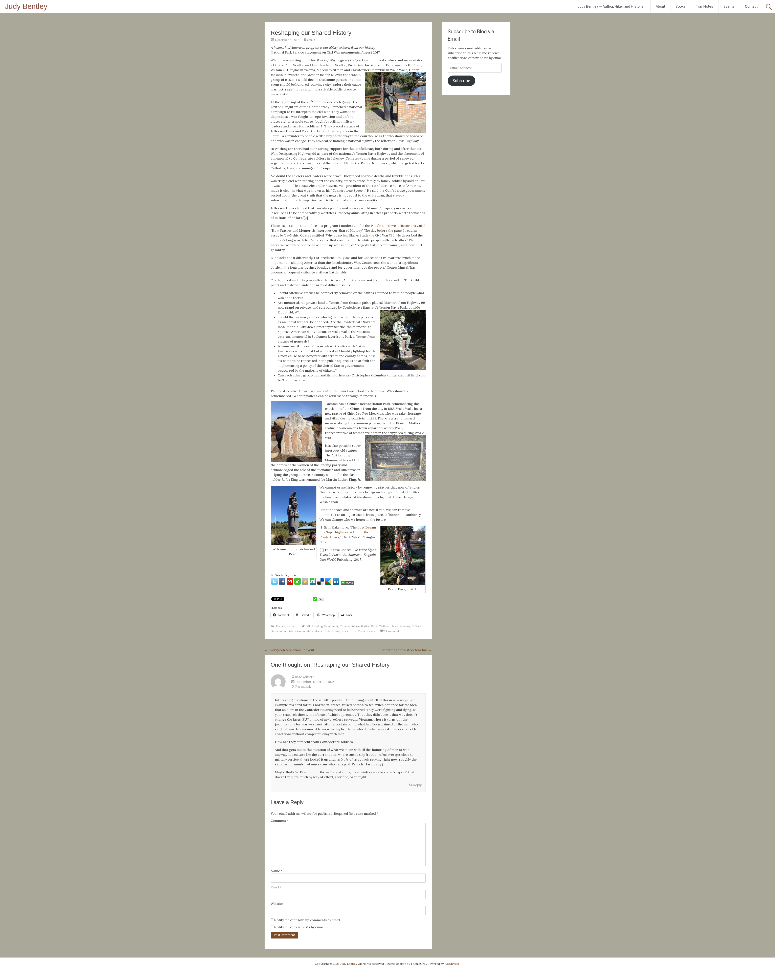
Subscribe (461, 80)
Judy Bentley (26, 6)
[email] (290, 581)
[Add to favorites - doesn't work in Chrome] (305, 581)
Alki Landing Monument (322, 626)
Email (276, 887)
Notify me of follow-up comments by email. (307, 920)
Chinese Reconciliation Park (358, 626)
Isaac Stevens (401, 626)
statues (317, 631)
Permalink (303, 686)
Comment (280, 821)
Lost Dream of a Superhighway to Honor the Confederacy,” (347, 532)
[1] (322, 126)
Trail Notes (704, 6)
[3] (393, 235)
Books (681, 6)
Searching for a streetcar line (407, 650)
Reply (417, 785)
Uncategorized (286, 626)
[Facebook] (282, 581)
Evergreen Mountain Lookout (289, 650)
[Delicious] (320, 581)
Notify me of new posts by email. (299, 927)
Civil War (385, 626)
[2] (306, 218)
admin (311, 40)
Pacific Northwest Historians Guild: (398, 226)
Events (729, 6)
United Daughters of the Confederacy (349, 631)
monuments (303, 631)
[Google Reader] (328, 581)
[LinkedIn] (336, 581)
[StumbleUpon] (313, 581)
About (660, 6)
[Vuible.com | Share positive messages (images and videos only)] (297, 583)
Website (277, 904)
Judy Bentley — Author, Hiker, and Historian (611, 6)
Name (276, 871)
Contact (751, 6)
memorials (286, 631)
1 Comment (391, 631)
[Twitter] (274, 581)
